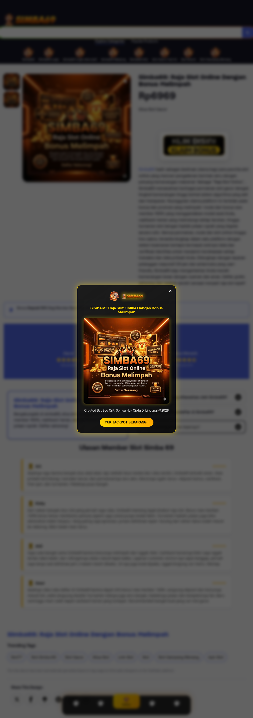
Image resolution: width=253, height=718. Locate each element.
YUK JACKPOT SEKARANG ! (126, 422)
